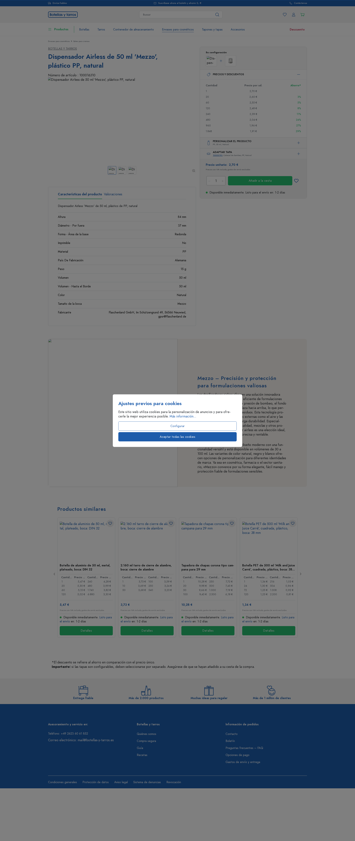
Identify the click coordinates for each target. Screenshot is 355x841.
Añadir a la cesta (260, 181)
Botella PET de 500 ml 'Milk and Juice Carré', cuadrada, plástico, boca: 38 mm (268, 567)
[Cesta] (302, 14)
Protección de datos (95, 782)
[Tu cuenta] (293, 14)
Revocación (173, 782)
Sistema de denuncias (147, 782)
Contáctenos (300, 3)
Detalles (86, 631)
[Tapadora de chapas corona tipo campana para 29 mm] (207, 540)
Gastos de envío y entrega (243, 762)
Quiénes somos (146, 734)
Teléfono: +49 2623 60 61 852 (68, 734)
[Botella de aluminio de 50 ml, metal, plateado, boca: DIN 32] (86, 540)
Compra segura (146, 741)
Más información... (183, 416)
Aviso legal (121, 782)
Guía (140, 748)
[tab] (80, 195)
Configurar (177, 426)
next (300, 574)
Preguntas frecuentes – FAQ (244, 748)
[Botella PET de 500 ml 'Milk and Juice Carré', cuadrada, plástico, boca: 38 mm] (268, 540)
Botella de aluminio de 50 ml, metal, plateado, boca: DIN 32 (85, 567)
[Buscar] (217, 14)
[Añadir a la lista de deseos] (296, 180)
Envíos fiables (60, 3)
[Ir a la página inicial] (63, 14)
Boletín (230, 741)
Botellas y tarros (62, 49)
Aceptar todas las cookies (177, 437)
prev (54, 574)
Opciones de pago (237, 755)
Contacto (232, 734)
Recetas (142, 755)
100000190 (217, 155)
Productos (61, 29)
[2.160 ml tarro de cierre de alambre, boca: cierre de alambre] (147, 540)
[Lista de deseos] (284, 14)
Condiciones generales (62, 782)
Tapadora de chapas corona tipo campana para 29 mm (207, 567)
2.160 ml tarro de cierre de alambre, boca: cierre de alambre (146, 567)
